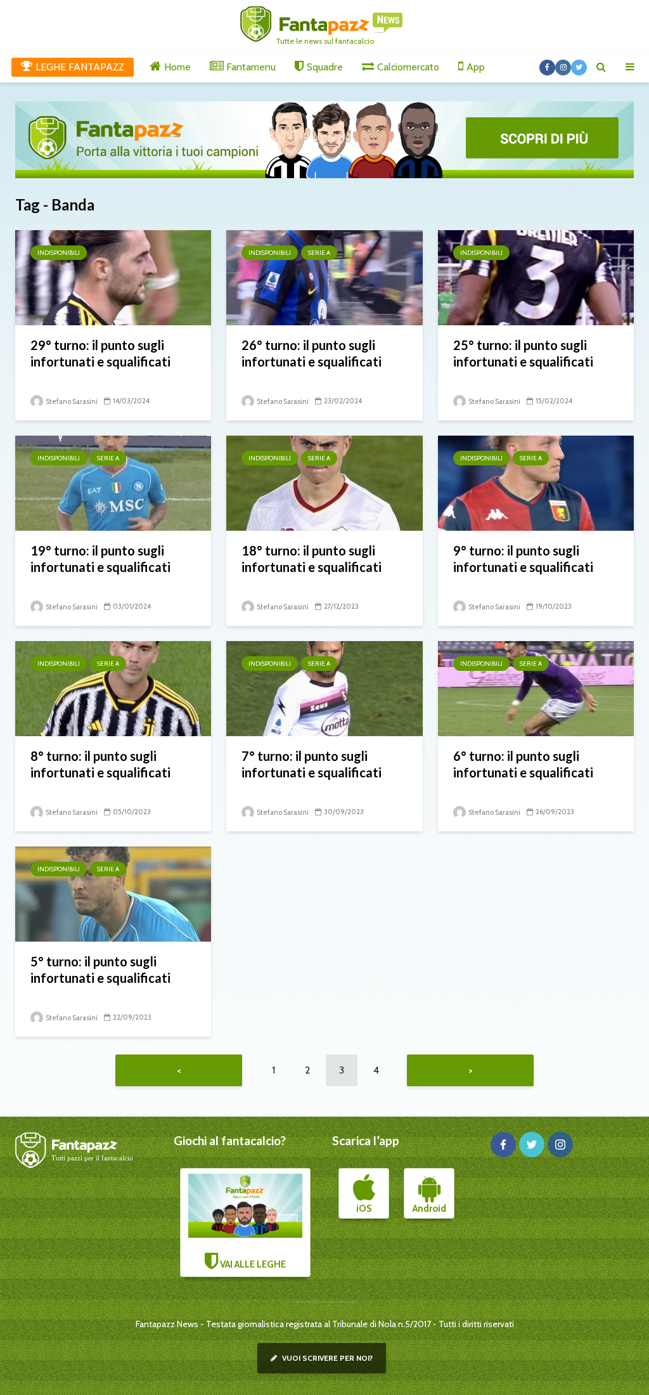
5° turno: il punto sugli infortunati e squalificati (100, 969)
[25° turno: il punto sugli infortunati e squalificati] (536, 277)
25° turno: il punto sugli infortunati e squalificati (523, 353)
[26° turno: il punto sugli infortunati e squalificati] (324, 277)
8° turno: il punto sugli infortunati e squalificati (100, 764)
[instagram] (560, 1144)
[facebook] (503, 1144)
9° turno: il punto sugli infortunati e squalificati (523, 558)
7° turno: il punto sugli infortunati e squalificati (311, 764)
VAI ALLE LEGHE (252, 1264)
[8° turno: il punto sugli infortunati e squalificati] (113, 688)
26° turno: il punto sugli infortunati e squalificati (311, 353)
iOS (363, 1208)
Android (429, 1208)
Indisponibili (58, 253)
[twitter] (531, 1144)
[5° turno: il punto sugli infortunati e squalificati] (113, 893)
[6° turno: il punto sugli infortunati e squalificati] (536, 688)
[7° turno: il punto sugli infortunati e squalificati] (324, 688)
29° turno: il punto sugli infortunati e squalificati (100, 353)
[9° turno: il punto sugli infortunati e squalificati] (536, 482)
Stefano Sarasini (71, 401)
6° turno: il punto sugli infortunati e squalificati (523, 764)
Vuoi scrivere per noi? (326, 1358)
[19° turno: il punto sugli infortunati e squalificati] (113, 482)
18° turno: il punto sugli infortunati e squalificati (311, 558)
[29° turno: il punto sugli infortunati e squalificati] (113, 277)
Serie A (319, 253)
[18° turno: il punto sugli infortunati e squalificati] (324, 482)
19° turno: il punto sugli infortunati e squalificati (100, 558)
